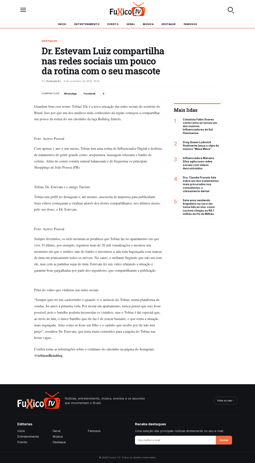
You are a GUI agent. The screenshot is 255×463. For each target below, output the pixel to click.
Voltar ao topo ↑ (225, 400)
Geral (130, 24)
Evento (113, 24)
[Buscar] (231, 9)
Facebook (90, 93)
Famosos (190, 24)
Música (148, 24)
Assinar (224, 440)
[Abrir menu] (24, 10)
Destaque (168, 24)
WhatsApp (70, 93)
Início (62, 24)
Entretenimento (86, 24)
